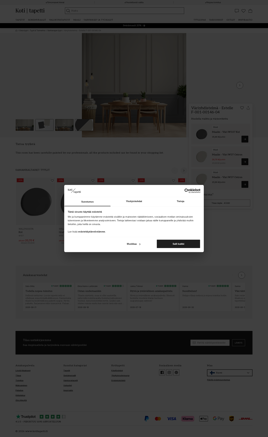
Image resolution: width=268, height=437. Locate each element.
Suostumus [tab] (87, 201)
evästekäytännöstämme (91, 231)
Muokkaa (132, 244)
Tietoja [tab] (180, 201)
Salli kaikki (178, 244)
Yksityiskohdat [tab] (134, 201)
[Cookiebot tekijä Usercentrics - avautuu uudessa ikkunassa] (186, 191)
